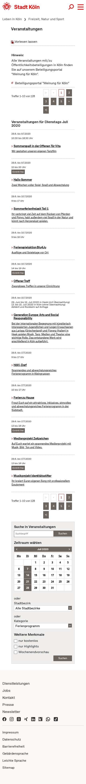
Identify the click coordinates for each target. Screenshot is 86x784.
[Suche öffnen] (71, 7)
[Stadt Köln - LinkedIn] (33, 718)
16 (44, 575)
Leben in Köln (12, 19)
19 (68, 575)
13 (18, 575)
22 (35, 581)
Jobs (6, 690)
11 (60, 569)
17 (52, 575)
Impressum (10, 732)
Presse (8, 704)
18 (60, 575)
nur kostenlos (28, 640)
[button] (81, 7)
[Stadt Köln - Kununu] (40, 718)
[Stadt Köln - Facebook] (4, 718)
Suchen (62, 533)
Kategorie (21, 618)
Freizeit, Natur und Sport (46, 19)
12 (68, 569)
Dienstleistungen (16, 683)
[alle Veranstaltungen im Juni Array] (16, 549)
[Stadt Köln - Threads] (19, 718)
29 (35, 588)
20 (18, 581)
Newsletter (11, 711)
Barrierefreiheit (13, 746)
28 (27, 588)
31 (52, 588)
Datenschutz (11, 739)
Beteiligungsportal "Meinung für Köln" (42, 83)
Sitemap (8, 767)
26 (68, 581)
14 (27, 575)
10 (52, 569)
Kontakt (8, 697)
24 (52, 581)
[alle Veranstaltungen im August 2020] (69, 549)
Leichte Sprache (14, 760)
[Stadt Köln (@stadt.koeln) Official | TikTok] (56, 718)
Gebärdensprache (15, 753)
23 (44, 581)
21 (27, 581)
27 (18, 588)
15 (35, 575)
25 (60, 581)
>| (46, 110)
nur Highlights (28, 646)
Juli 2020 (42, 549)
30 (44, 588)
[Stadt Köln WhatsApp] (48, 718)
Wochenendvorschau (33, 652)
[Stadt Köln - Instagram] (12, 718)
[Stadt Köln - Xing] (26, 718)
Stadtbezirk (22, 600)
